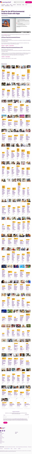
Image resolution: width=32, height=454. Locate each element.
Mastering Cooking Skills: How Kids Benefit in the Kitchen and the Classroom (23, 155)
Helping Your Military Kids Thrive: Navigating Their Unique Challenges (13, 226)
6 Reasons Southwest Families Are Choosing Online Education (21, 138)
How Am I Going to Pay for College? (28, 155)
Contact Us (16, 432)
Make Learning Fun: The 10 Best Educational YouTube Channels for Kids (22, 362)
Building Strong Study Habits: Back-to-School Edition (4, 393)
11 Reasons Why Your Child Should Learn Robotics (28, 192)
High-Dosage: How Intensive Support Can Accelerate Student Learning (13, 93)
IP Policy (11, 448)
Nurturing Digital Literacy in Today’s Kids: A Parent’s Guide (18, 303)
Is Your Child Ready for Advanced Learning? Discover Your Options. (13, 378)
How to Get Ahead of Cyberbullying (10, 394)
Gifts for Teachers (3, 335)
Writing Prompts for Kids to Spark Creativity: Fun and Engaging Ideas (3, 192)
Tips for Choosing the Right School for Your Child (3, 156)
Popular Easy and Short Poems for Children (10, 446)
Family (12, 5)
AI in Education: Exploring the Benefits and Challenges (16, 110)
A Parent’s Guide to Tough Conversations (10, 348)
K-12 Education (3, 4)
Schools (8, 4)
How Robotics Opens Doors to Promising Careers (18, 210)
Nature (2, 9)
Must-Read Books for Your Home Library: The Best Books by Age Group (8, 153)
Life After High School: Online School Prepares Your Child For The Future (8, 302)
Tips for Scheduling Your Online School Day (3, 304)
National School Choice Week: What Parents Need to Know (3, 171)
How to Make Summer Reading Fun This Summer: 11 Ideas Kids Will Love (28, 93)
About (16, 433)
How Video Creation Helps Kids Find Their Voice (15, 138)
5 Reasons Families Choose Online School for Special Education (23, 210)
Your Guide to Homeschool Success (23, 77)
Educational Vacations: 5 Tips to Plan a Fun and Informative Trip (8, 192)
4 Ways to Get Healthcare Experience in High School (16, 319)
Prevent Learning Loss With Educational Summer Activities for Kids (4, 123)
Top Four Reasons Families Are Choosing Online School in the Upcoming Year (3, 75)
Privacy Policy (1, 448)
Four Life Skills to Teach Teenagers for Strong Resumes (8, 379)
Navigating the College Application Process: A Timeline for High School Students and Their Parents (28, 258)
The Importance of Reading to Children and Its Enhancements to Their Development (16, 347)
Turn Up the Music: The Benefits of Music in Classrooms (27, 242)
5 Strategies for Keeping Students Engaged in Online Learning (21, 318)
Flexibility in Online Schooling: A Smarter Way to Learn (28, 124)
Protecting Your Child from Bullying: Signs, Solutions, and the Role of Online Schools (13, 257)
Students (2, 5)
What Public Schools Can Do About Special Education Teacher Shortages (23, 303)
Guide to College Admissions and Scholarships (21, 446)
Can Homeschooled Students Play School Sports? (10, 275)
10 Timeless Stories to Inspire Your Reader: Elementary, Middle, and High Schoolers (27, 347)
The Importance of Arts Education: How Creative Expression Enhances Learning (4, 137)
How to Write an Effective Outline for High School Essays (24, 192)
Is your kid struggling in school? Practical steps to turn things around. (8, 76)
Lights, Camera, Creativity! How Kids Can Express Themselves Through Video (13, 155)
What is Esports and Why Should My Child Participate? (16, 275)
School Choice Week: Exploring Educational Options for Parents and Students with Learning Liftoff (18, 171)
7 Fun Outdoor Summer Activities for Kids (4, 319)
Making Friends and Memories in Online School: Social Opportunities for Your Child (4, 210)
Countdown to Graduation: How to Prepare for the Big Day (18, 333)
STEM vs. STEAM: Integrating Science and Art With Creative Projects (21, 123)
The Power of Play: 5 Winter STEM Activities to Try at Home (13, 171)
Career (26, 4)
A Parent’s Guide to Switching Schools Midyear (8, 94)
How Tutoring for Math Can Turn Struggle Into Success (10, 138)
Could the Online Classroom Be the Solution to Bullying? (28, 393)
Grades (11, 4)
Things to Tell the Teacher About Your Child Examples (13, 333)
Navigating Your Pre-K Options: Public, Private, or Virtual (3, 242)
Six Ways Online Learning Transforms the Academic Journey (10, 242)
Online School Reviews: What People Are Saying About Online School (10, 287)
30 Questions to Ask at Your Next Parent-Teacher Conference (3, 378)
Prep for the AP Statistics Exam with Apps (19, 404)
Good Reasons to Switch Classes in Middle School (28, 379)
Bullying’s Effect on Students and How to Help (16, 393)
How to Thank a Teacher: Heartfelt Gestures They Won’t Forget (8, 333)
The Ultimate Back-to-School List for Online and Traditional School (13, 303)
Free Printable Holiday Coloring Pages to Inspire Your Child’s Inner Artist (23, 377)
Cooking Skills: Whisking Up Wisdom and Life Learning (14, 192)
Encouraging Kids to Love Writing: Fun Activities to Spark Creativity (15, 242)
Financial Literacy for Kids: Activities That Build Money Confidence (27, 109)
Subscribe (28, 2)
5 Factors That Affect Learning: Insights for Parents (23, 258)
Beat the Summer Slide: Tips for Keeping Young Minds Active (28, 76)
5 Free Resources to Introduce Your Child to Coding (3, 227)
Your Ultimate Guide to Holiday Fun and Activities (18, 379)
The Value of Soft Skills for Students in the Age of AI (28, 363)
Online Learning (19, 4)
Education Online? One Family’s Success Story (13, 77)
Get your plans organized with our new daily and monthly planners (22, 109)
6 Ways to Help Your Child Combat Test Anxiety (9, 210)
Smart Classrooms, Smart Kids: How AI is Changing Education (15, 287)
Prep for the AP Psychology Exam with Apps (12, 404)
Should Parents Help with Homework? (8, 228)
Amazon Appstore (11, 45)
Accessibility (19, 448)
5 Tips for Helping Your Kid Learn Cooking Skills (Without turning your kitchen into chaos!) (19, 190)
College (23, 4)
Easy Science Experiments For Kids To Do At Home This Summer (10, 319)
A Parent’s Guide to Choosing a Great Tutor (8, 172)
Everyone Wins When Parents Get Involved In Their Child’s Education (21, 287)
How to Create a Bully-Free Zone (3, 259)
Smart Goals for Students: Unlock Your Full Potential (23, 172)
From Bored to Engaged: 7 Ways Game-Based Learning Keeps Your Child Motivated (28, 209)
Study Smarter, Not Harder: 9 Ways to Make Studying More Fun (24, 226)
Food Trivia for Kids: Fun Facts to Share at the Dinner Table (16, 124)
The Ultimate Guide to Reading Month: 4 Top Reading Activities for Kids (16, 362)
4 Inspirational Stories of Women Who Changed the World (10, 123)
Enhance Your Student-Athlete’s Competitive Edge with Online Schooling (22, 274)
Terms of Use (15, 448)
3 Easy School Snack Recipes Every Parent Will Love (28, 172)
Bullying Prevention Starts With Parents (4, 404)
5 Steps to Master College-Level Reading (22, 348)
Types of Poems (3, 349)
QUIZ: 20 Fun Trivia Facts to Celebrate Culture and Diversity (18, 258)
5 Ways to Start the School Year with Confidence (27, 288)
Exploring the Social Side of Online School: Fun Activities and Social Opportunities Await (10, 108)
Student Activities (7, 5)
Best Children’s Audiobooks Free (28, 304)
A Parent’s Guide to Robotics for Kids (3, 110)
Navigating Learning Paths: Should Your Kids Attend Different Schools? (19, 227)
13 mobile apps (5, 34)
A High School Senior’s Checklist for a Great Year (22, 242)
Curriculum (14, 4)
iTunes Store (3, 45)
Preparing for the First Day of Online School (28, 275)
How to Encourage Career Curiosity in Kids (18, 77)
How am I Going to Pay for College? (23, 334)
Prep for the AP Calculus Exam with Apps (27, 404)
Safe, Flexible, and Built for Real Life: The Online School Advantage (23, 94)
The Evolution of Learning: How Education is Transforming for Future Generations (10, 362)
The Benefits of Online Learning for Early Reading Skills (18, 154)
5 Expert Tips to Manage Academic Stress (14, 211)
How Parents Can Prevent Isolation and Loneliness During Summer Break (28, 318)
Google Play (7, 45)
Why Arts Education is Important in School (3, 288)
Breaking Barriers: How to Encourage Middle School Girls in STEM (28, 138)
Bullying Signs (21, 394)
